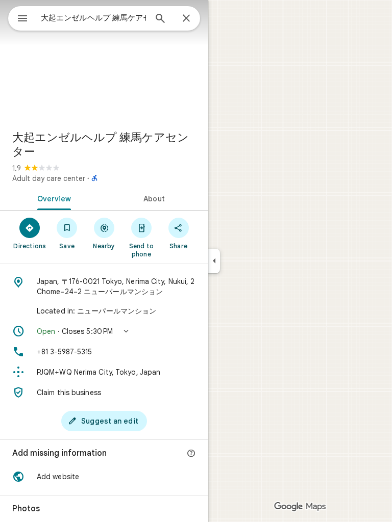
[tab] (52, 198)
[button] (104, 331)
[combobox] (93, 18)
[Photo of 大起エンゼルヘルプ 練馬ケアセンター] (104, 61)
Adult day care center (48, 178)
